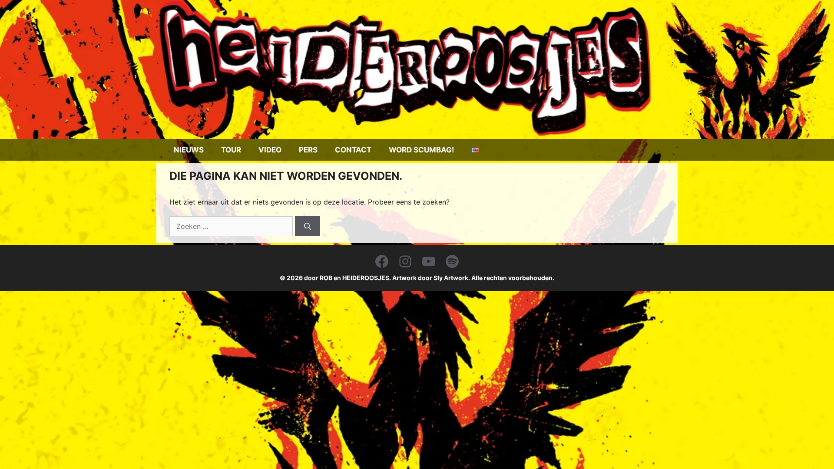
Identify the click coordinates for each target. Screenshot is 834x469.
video (269, 149)
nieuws (189, 149)
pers (308, 149)
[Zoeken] (307, 226)
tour (231, 149)
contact (353, 149)
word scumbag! (421, 149)
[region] (417, 69)
